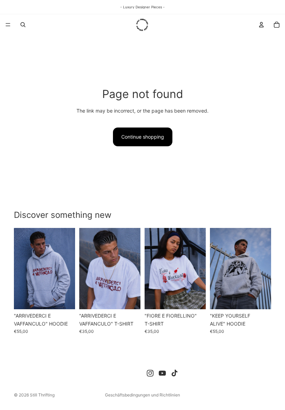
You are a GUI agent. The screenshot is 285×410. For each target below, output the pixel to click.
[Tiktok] (174, 373)
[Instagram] (150, 373)
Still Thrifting (42, 394)
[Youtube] (162, 373)
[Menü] (8, 25)
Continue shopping (142, 137)
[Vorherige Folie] (21, 268)
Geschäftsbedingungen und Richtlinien (142, 394)
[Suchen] (23, 24)
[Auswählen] (64, 299)
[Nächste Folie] (67, 268)
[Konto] (261, 24)
